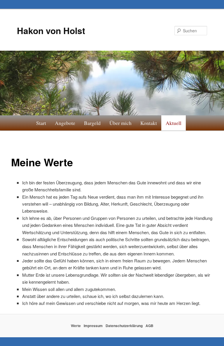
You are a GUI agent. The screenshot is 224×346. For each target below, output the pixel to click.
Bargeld (92, 122)
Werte (76, 325)
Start (41, 122)
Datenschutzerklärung (124, 325)
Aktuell (173, 122)
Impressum (93, 325)
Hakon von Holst (51, 30)
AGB (149, 325)
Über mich (120, 122)
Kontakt (148, 122)
